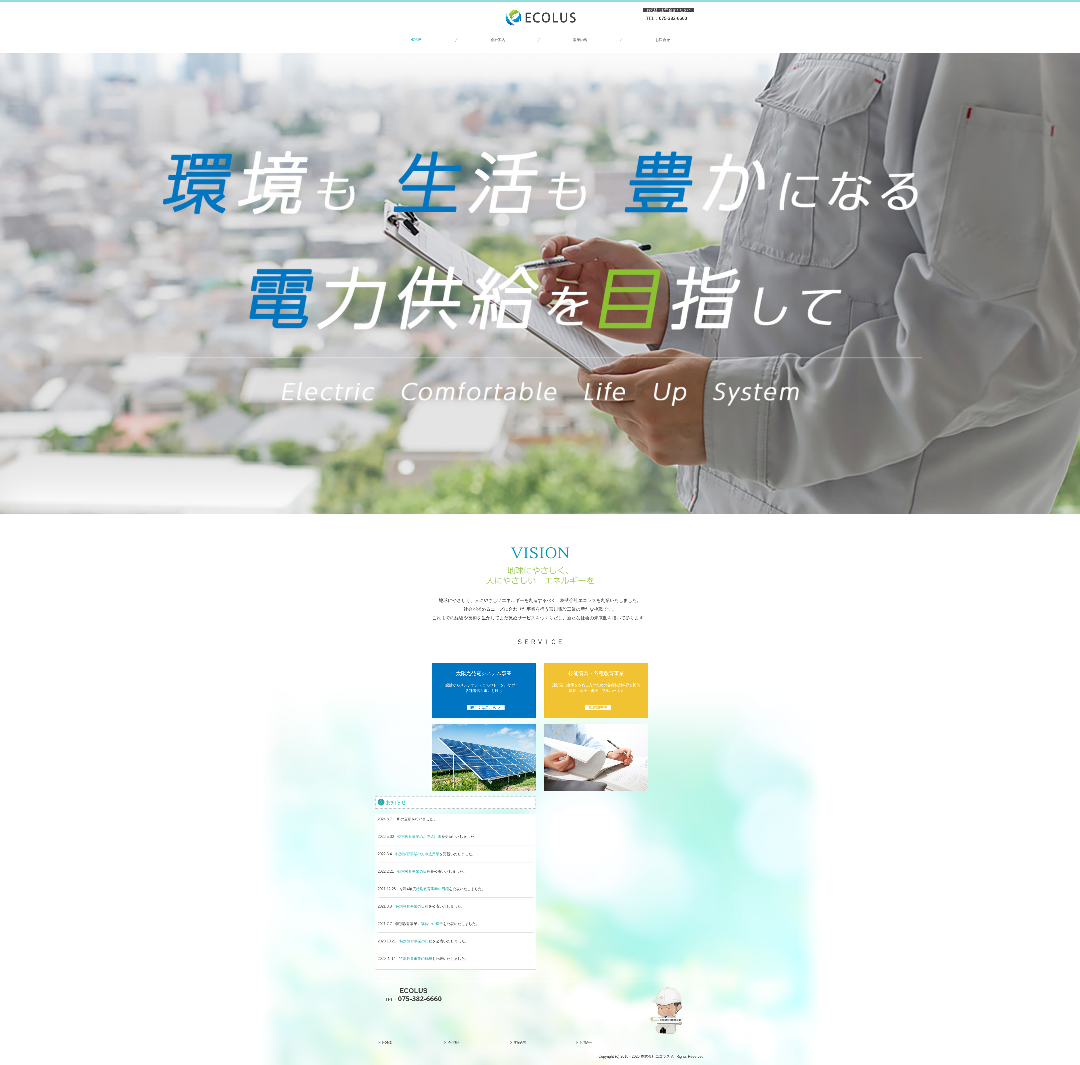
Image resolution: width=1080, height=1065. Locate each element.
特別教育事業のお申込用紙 (419, 836)
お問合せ (662, 40)
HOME (415, 40)
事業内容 (580, 40)
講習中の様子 (432, 924)
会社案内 (498, 40)
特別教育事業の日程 (413, 871)
